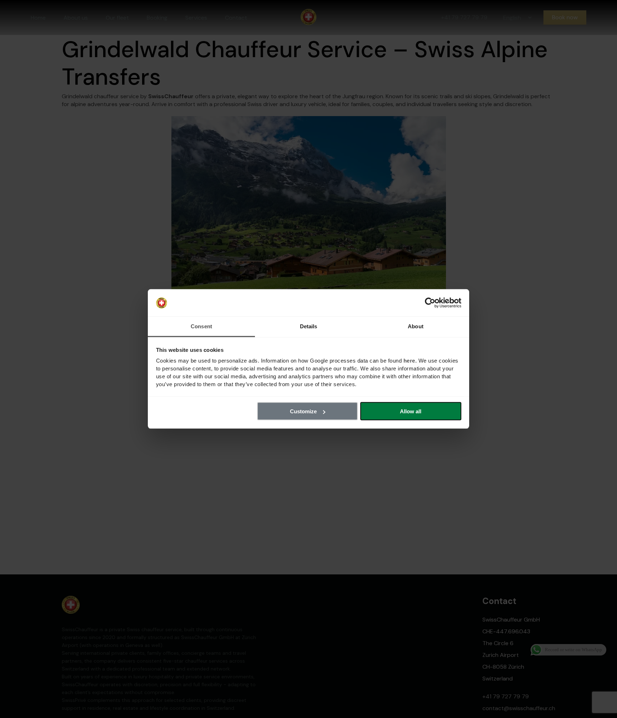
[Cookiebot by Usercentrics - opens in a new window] (430, 303)
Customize (303, 411)
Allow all (410, 411)
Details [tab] (308, 326)
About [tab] (415, 326)
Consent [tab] (201, 326)
